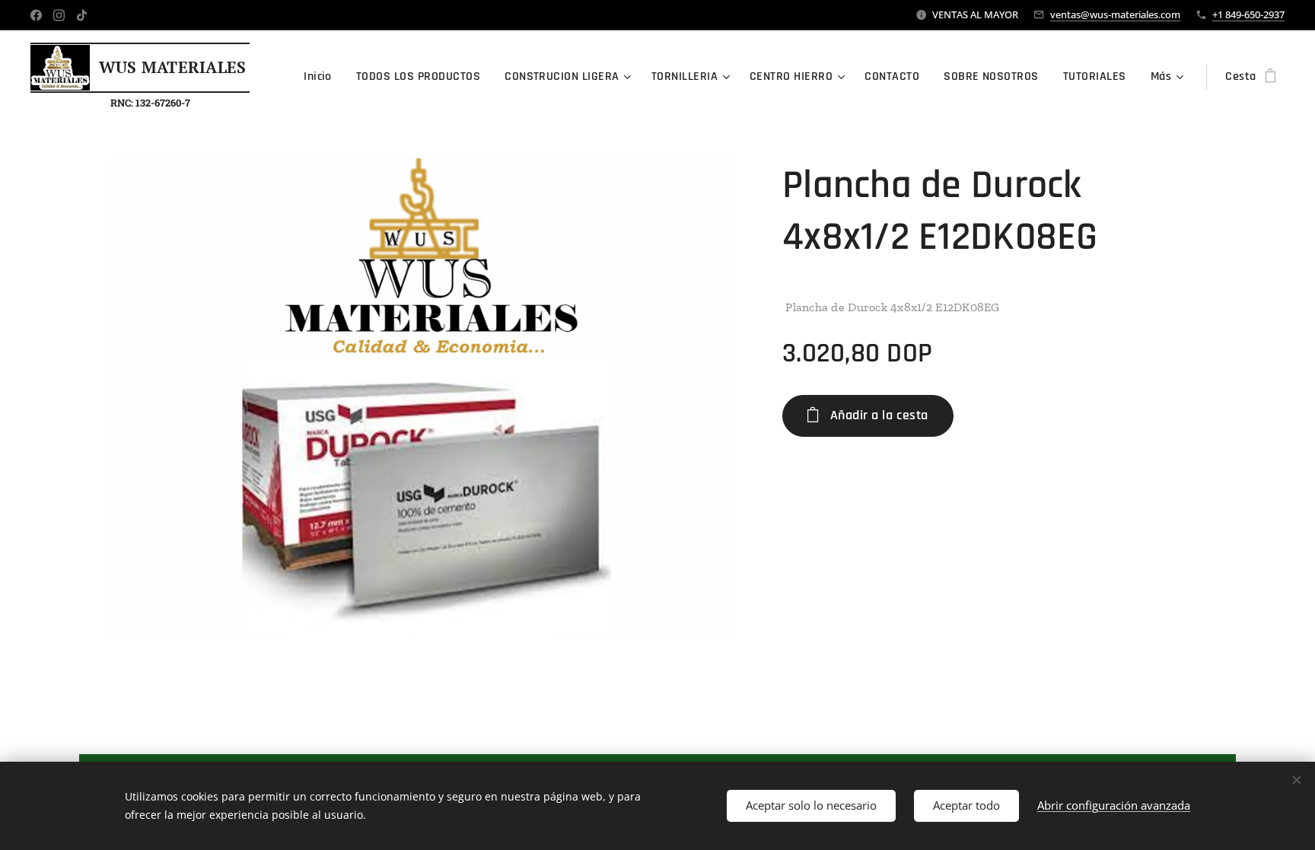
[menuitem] (322, 77)
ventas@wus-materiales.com (1115, 14)
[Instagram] (58, 15)
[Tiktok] (81, 15)
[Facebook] (36, 15)
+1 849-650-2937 (1248, 14)
